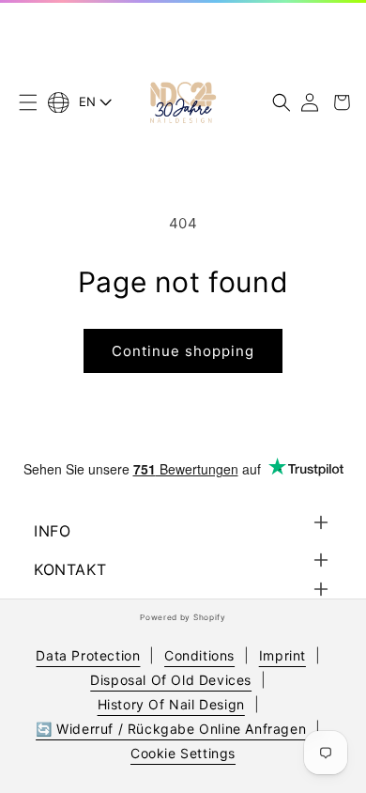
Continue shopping (183, 351)
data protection (88, 655)
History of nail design (171, 704)
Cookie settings (183, 753)
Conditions (199, 655)
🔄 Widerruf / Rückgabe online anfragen (171, 729)
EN (88, 101)
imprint (282, 655)
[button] (28, 102)
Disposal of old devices (171, 680)
